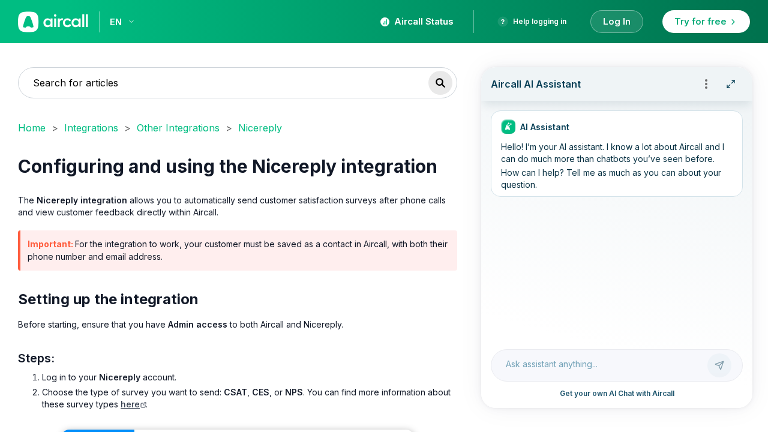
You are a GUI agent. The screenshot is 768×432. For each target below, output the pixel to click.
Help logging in (539, 21)
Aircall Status (424, 21)
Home (32, 128)
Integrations (91, 128)
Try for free (700, 21)
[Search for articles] (440, 83)
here (130, 404)
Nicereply (260, 128)
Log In (617, 21)
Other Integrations (178, 128)
